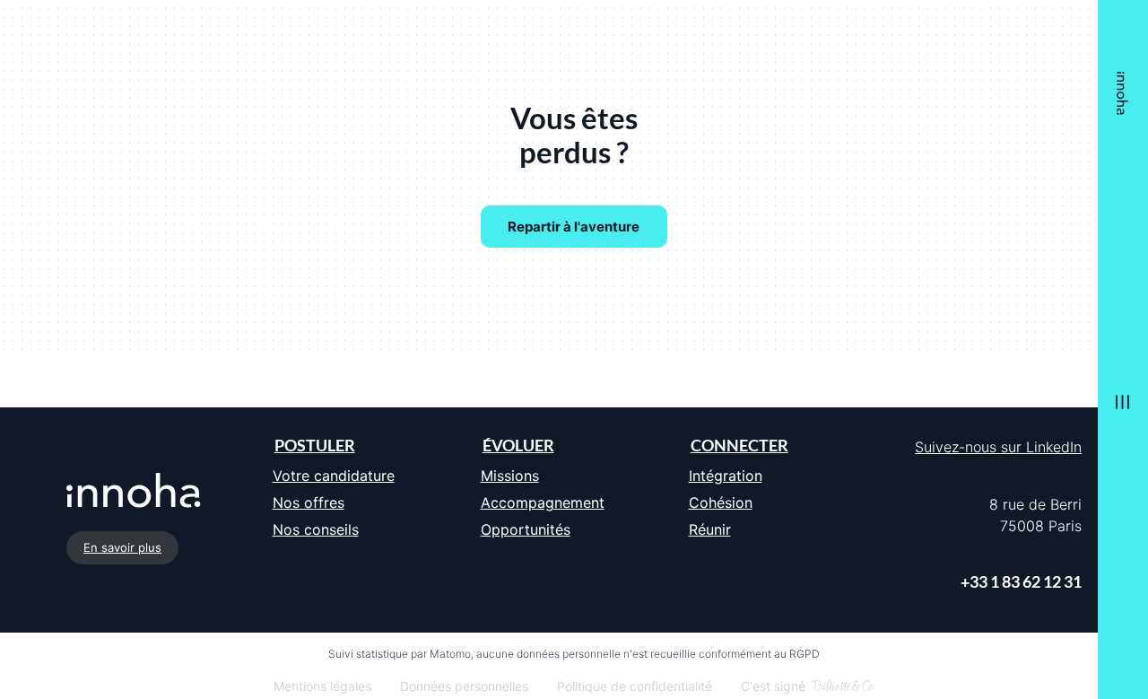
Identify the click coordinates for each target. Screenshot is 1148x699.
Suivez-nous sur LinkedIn (998, 447)
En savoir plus (122, 547)
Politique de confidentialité (634, 686)
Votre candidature (334, 476)
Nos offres (308, 502)
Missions (510, 476)
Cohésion (720, 502)
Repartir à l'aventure (573, 226)
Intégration (725, 476)
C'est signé (773, 686)
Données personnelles (464, 686)
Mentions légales (322, 686)
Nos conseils (316, 529)
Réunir (710, 529)
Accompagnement (542, 502)
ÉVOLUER (518, 445)
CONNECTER (739, 445)
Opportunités (525, 529)
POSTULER (314, 445)
